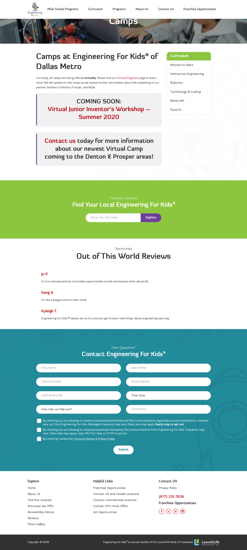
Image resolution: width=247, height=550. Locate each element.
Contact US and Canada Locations (116, 494)
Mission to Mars (181, 65)
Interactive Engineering (187, 74)
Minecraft (177, 101)
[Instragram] (182, 511)
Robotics (176, 83)
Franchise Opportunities (199, 9)
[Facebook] (161, 511)
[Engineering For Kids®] (35, 9)
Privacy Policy (106, 439)
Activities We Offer (41, 506)
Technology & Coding (185, 92)
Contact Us (166, 9)
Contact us (60, 141)
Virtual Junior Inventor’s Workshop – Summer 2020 (99, 114)
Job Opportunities (105, 512)
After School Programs (62, 9)
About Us (141, 9)
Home (32, 488)
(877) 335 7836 (171, 497)
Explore (151, 217)
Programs (119, 9)
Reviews (33, 518)
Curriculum (95, 9)
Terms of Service (84, 439)
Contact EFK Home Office (110, 506)
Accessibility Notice (41, 512)
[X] (168, 511)
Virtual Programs (127, 78)
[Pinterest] (175, 511)
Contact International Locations (114, 500)
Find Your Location (40, 500)
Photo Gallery (36, 524)
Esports (175, 109)
